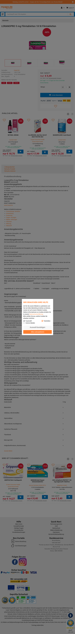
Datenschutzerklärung (36, 314)
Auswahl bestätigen (37, 327)
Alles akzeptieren (37, 332)
